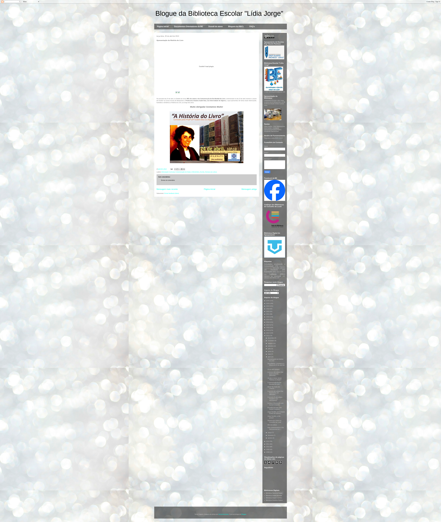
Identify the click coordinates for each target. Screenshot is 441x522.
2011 (268, 444)
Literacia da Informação (272, 276)
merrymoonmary (223, 514)
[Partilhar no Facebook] (182, 169)
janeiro (270, 438)
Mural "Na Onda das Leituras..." (273, 387)
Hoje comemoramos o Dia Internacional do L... (275, 428)
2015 (268, 330)
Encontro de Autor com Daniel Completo (274, 408)
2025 (268, 303)
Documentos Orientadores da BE (188, 26)
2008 (268, 452)
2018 (268, 322)
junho (270, 351)
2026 (268, 301)
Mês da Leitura (272, 425)
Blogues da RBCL (236, 26)
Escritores (274, 270)
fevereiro (271, 435)
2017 (268, 325)
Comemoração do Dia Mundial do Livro (274, 383)
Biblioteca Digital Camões (274, 498)
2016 (268, 327)
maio (269, 354)
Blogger (243, 514)
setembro (271, 346)
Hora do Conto (281, 271)
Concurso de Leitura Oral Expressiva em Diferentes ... (275, 373)
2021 (268, 314)
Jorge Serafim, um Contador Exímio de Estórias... (276, 412)
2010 (268, 447)
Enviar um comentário (168, 180)
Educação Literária (279, 268)
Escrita (202, 172)
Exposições (268, 272)
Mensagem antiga (249, 189)
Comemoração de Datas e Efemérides (187, 172)
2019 (268, 319)
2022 (268, 311)
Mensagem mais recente (167, 189)
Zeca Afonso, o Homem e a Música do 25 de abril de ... (276, 365)
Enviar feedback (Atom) (171, 193)
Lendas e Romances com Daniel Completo (275, 404)
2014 (268, 333)
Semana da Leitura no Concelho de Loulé (274, 421)
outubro (270, 343)
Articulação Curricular (168, 172)
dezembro (271, 338)
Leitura (273, 274)
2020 (268, 317)
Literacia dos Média (270, 278)
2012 (268, 441)
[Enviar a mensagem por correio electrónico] (171, 169)
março (270, 432)
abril (269, 357)
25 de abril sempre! (273, 369)
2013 (268, 335)
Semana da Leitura (211, 172)
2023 (268, 309)
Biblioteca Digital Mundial (274, 495)
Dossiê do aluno (215, 26)
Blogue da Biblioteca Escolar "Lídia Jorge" (219, 13)
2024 (268, 306)
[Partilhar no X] (179, 169)
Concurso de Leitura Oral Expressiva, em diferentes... (275, 392)
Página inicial (163, 26)
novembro (271, 340)
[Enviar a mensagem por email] (175, 169)
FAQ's (252, 26)
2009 (268, 449)
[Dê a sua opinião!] (177, 169)
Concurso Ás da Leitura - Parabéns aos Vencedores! (275, 398)
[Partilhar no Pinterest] (184, 169)
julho (269, 349)
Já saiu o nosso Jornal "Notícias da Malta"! (274, 379)
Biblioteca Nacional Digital (274, 493)
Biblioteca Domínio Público (274, 500)
